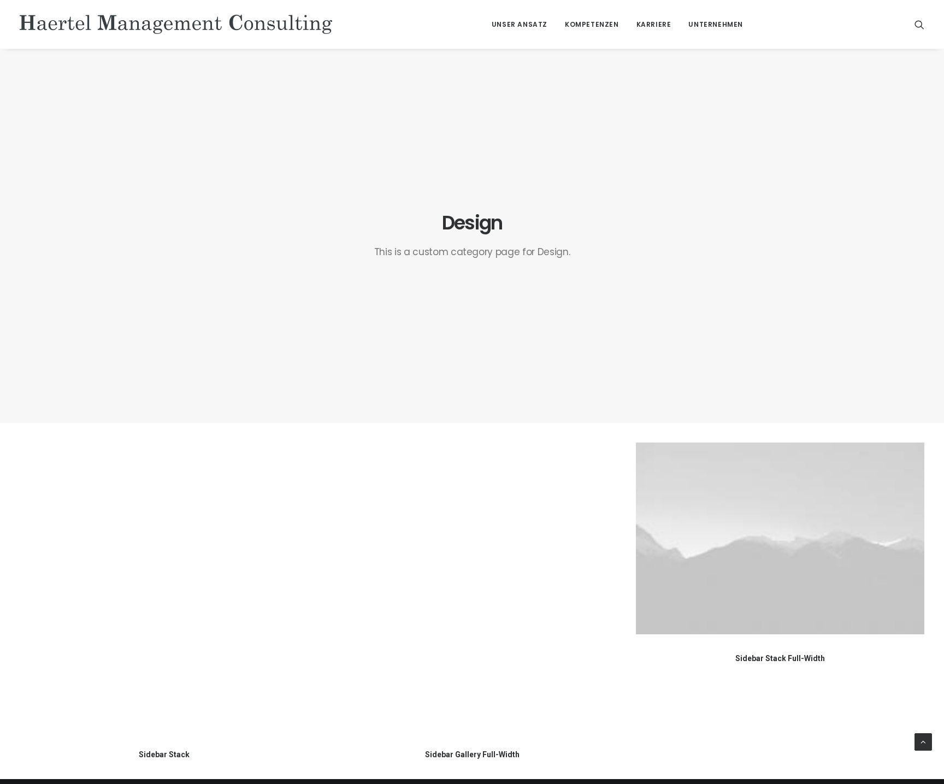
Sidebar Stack (164, 754)
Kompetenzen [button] (592, 24)
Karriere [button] (653, 24)
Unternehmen (715, 24)
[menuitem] (519, 24)
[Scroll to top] (923, 741)
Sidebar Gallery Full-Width (472, 754)
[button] (919, 24)
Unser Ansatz (519, 24)
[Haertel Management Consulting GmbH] (176, 24)
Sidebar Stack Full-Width (780, 658)
